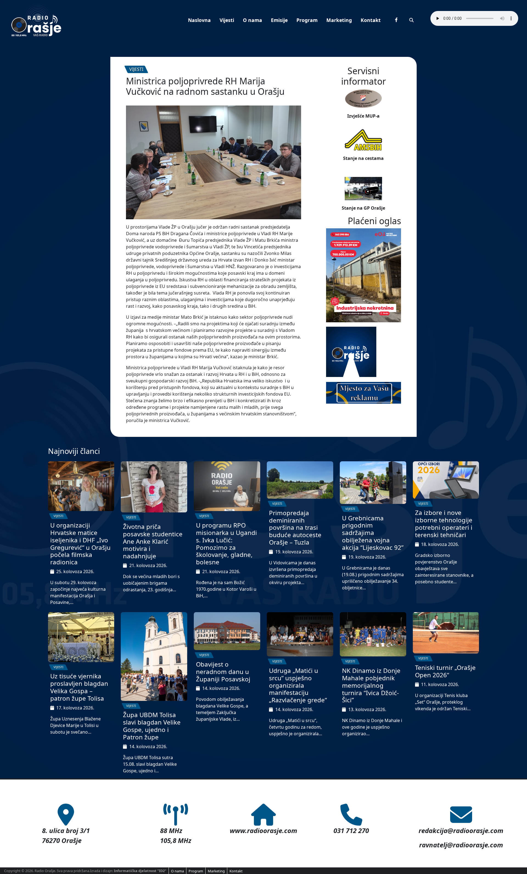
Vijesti (227, 20)
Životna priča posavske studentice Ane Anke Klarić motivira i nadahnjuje (153, 541)
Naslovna (199, 20)
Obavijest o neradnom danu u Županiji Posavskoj (223, 671)
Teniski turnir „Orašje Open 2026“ (445, 671)
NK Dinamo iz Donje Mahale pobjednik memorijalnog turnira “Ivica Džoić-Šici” (371, 685)
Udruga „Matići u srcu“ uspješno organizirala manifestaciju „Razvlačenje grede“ (298, 685)
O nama (252, 20)
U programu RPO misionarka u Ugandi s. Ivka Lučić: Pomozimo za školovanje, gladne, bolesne (226, 543)
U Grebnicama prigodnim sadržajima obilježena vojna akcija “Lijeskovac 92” (372, 533)
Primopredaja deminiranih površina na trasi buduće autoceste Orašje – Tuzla (295, 528)
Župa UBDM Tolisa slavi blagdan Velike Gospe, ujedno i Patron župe (152, 726)
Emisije (279, 20)
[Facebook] (396, 20)
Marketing (339, 20)
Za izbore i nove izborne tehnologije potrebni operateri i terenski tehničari (443, 523)
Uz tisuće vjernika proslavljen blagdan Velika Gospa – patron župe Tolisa (79, 687)
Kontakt (371, 20)
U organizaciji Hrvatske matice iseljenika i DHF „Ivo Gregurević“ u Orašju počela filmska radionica (80, 543)
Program (307, 20)
